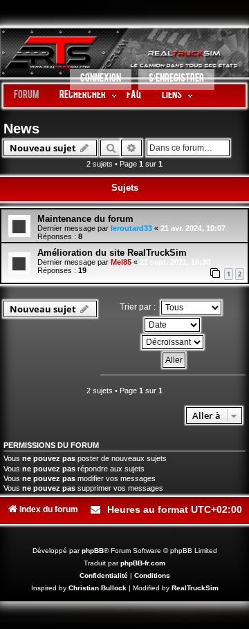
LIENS (172, 95)
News (21, 128)
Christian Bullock (97, 588)
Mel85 (121, 262)
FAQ (134, 95)
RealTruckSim (195, 588)
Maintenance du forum (85, 219)
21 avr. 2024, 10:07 (192, 228)
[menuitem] (100, 80)
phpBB (93, 550)
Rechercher (82, 95)
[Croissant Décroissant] (173, 342)
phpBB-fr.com (142, 563)
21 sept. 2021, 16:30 (175, 262)
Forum (26, 95)
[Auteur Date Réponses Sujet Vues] (173, 325)
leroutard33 (131, 228)
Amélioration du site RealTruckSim (112, 252)
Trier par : (139, 307)
